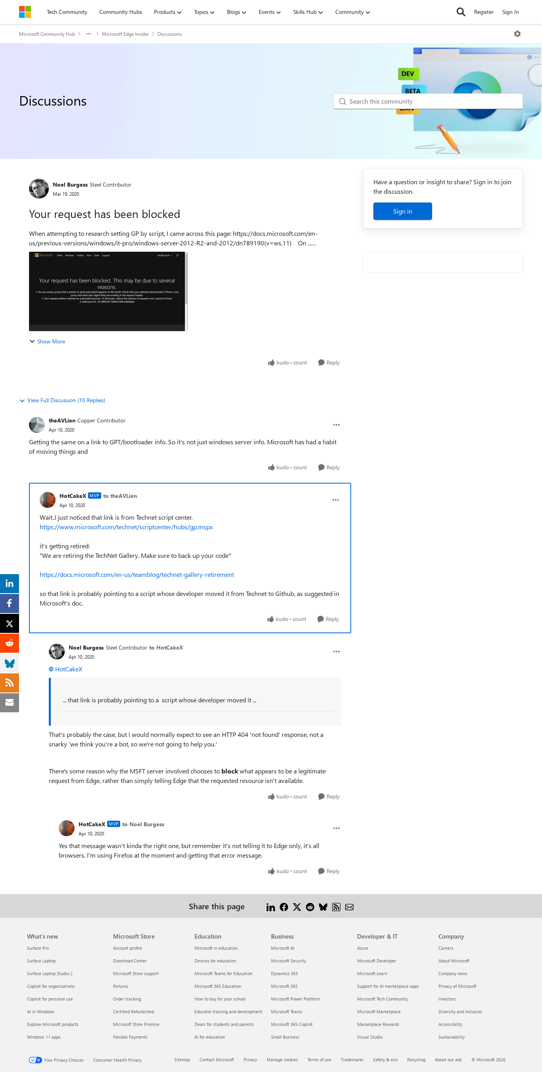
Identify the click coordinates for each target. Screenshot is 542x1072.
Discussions (170, 34)
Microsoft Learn (372, 973)
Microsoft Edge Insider (125, 34)
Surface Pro (38, 948)
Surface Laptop (41, 961)
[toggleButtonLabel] (517, 33)
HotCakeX (73, 495)
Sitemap (182, 1059)
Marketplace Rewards (378, 1024)
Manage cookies (282, 1059)
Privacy (250, 1059)
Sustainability (451, 1037)
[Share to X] (297, 906)
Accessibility (450, 1024)
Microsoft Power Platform (295, 999)
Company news (452, 973)
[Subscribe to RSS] (336, 906)
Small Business (285, 1037)
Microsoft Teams (286, 1011)
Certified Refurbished (133, 1011)
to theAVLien (120, 495)
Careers (446, 948)
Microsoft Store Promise (136, 1024)
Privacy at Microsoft (457, 986)
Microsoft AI (282, 948)
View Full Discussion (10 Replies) (66, 400)
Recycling (416, 1059)
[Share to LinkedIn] (271, 906)
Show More (51, 341)
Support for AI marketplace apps (388, 986)
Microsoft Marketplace (379, 1011)
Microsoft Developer (376, 961)
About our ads (448, 1059)
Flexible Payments (130, 1037)
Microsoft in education (216, 948)
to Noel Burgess (143, 824)
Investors (447, 999)
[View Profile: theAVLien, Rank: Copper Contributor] (37, 425)
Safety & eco (385, 1059)
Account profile (127, 948)
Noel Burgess (70, 184)
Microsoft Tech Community (382, 999)
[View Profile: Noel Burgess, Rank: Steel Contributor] (39, 189)
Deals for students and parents (224, 1024)
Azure (362, 948)
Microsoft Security (288, 961)
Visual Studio (369, 1037)
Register (484, 11)
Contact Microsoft (217, 1059)
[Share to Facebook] (284, 906)
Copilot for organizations (51, 986)
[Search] (461, 12)
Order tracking (127, 999)
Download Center (130, 961)
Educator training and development (228, 1011)
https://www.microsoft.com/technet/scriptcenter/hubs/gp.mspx (126, 527)
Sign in (402, 211)
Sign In (510, 11)
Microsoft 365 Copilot (292, 1024)
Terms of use (319, 1059)
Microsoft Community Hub (47, 34)
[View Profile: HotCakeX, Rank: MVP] (48, 500)
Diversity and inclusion (460, 1011)
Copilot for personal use (50, 999)
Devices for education (215, 961)
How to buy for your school (220, 999)
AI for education (209, 1037)
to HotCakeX (166, 647)
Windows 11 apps (44, 1037)
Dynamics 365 (284, 973)
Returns (120, 986)
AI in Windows (40, 1011)
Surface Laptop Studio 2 (50, 973)
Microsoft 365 (284, 986)
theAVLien (62, 420)
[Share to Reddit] (310, 906)
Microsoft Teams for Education (223, 973)
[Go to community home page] (25, 12)
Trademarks (352, 1059)
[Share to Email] (349, 906)
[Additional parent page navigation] (88, 33)
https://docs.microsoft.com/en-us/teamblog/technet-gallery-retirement (137, 574)
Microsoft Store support (136, 973)
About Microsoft (453, 961)
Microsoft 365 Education (217, 986)
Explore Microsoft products (53, 1024)
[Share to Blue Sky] (323, 906)
